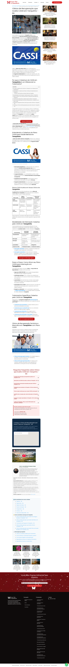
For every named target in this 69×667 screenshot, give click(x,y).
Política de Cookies (29, 665)
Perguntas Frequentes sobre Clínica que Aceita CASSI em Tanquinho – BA (26, 103)
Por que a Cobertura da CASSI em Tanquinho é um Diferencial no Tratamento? (25, 89)
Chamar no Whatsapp (26, 121)
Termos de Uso (22, 665)
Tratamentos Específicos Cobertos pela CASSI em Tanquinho (25, 98)
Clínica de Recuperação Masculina (22, 360)
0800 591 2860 (33, 494)
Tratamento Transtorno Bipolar (41, 620)
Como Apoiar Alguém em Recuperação (24, 537)
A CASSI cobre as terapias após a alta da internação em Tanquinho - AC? (26, 394)
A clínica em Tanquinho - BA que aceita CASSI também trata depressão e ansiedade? (24, 402)
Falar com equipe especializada (26, 319)
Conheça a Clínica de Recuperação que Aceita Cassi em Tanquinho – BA (26, 106)
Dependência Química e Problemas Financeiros (26, 539)
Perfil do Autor (40, 665)
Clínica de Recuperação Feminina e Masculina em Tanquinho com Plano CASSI (26, 101)
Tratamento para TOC (41, 628)
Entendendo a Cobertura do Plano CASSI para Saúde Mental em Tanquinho (26, 91)
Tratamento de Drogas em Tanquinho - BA (25, 523)
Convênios (35, 2)
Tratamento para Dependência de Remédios (41, 634)
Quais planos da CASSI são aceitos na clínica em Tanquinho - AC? (26, 380)
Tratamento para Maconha (20, 311)
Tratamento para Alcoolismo (20, 304)
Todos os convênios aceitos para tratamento (26, 533)
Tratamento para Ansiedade (40, 603)
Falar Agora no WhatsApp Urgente (26, 257)
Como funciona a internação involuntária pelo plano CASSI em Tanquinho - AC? (25, 384)
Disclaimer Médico (54, 665)
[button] (57, 2)
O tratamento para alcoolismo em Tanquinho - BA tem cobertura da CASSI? (26, 388)
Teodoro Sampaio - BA (21, 507)
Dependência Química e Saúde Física (24, 541)
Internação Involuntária (19, 252)
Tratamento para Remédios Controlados (23, 314)
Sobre (26, 602)
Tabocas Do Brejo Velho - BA (22, 512)
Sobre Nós (24, 2)
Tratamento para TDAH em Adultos (41, 631)
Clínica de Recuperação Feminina (21, 356)
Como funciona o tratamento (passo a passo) (26, 535)
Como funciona (27, 604)
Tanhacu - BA (19, 510)
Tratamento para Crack (41, 605)
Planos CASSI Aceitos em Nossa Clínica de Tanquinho (24, 93)
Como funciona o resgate (41, 646)
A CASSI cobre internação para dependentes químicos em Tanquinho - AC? (24, 377)
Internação (42, 2)
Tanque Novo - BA (20, 508)
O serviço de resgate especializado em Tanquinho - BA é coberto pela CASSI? (26, 398)
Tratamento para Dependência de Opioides (41, 637)
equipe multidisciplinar (30, 126)
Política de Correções (30, 477)
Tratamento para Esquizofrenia (40, 611)
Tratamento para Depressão (40, 617)
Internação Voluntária (19, 248)
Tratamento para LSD (40, 657)
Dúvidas (47, 2)
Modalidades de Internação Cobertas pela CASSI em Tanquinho (26, 95)
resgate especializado (20, 290)
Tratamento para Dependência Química (41, 608)
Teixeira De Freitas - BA (21, 505)
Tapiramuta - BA (19, 503)
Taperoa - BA (19, 501)
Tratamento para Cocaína (41, 614)
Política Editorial (24, 477)
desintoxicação (33, 299)
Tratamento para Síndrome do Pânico (40, 626)
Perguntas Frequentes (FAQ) (28, 600)
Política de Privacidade (15, 665)
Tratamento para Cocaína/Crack (21, 308)
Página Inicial (15, 477)
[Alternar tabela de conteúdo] (38, 87)
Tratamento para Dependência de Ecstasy (41, 655)
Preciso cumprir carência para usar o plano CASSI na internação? (25, 391)
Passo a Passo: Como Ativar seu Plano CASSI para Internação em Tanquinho (26, 97)
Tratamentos (30, 2)
